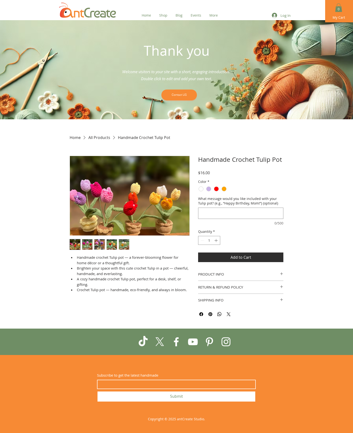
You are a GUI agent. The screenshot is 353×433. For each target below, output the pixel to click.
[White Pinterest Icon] (209, 342)
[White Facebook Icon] (176, 342)
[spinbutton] (209, 240)
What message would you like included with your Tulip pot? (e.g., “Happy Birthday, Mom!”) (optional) (238, 201)
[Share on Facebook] (201, 314)
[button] (338, 7)
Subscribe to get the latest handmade (127, 375)
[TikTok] (143, 342)
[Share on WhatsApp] (219, 314)
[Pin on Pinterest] (210, 314)
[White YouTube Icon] (193, 342)
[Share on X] (228, 314)
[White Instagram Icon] (226, 342)
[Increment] (216, 240)
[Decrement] (202, 240)
